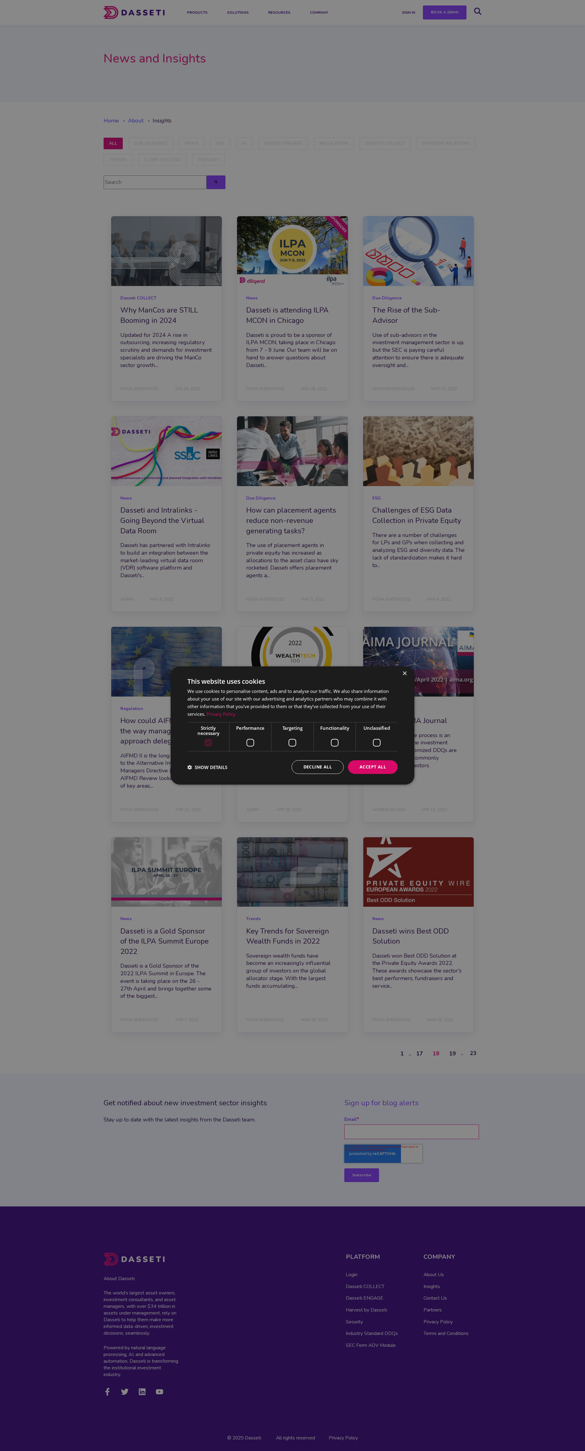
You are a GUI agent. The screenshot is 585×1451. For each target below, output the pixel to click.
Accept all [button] (373, 767)
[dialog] (292, 725)
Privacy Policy (221, 714)
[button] (207, 767)
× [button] (404, 673)
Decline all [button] (317, 767)
